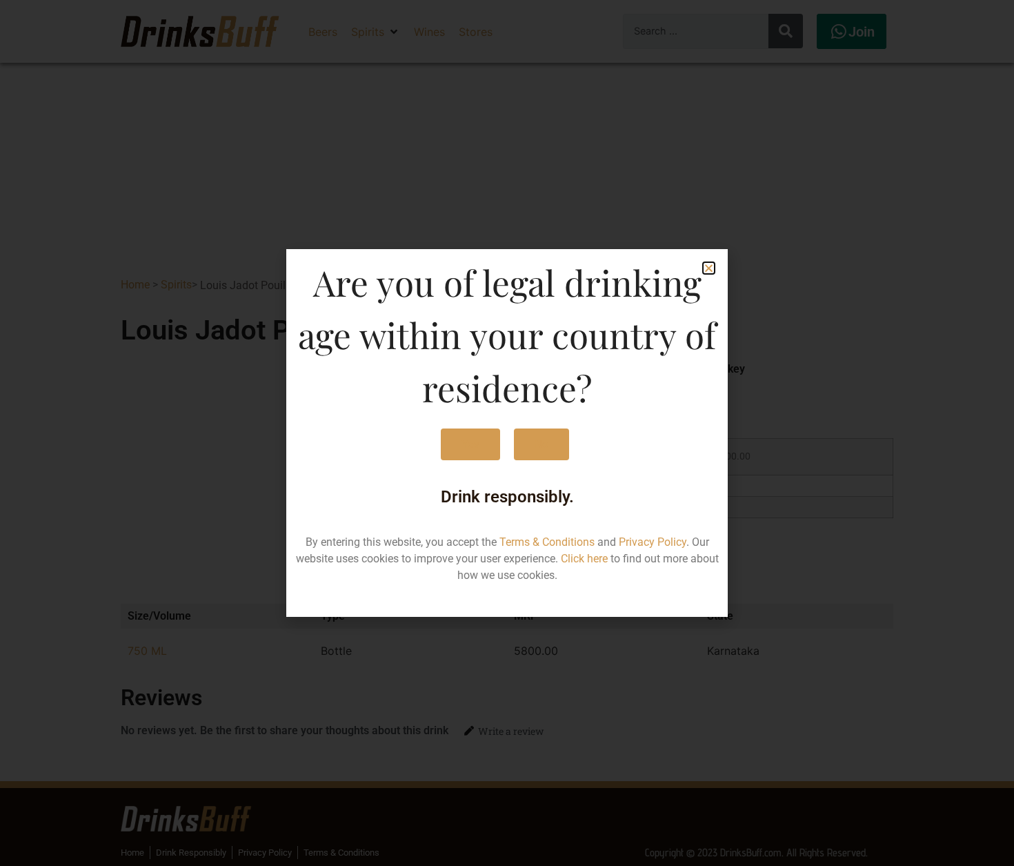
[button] (709, 268)
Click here (584, 558)
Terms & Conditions (547, 542)
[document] (507, 433)
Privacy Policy (652, 542)
